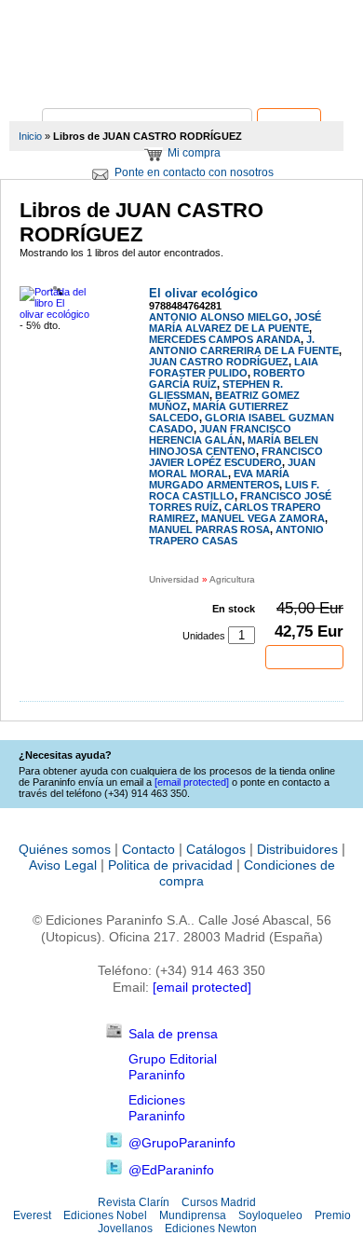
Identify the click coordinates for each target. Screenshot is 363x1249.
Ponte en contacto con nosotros (194, 172)
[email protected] (202, 987)
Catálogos (216, 849)
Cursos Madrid (219, 1202)
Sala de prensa (173, 1033)
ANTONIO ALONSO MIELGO (219, 317)
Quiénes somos (65, 849)
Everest (32, 1215)
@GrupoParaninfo (181, 1142)
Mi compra (194, 152)
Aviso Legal (63, 865)
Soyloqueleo (270, 1215)
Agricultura (232, 579)
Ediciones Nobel (105, 1215)
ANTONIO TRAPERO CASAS (236, 535)
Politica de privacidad (170, 865)
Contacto (148, 849)
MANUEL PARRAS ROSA (209, 529)
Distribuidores (297, 849)
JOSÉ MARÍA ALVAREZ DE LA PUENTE (235, 322)
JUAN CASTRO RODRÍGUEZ (219, 361)
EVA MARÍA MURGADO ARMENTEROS (219, 479)
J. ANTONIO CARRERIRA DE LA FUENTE (244, 345)
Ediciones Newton (211, 1228)
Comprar (304, 657)
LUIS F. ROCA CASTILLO (234, 490)
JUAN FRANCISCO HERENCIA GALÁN (220, 434)
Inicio (30, 136)
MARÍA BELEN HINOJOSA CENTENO (233, 445)
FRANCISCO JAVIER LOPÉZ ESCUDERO (236, 457)
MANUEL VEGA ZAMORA (263, 518)
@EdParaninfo (171, 1169)
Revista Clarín (133, 1202)
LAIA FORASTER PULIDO (233, 367)
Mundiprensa (192, 1215)
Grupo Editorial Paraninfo (172, 1066)
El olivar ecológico (203, 293)
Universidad (174, 579)
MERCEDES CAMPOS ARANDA (225, 339)
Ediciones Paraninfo (156, 1107)
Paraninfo (181, 79)
